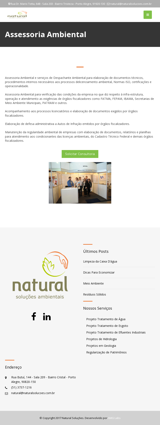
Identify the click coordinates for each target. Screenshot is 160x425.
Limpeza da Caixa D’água (100, 261)
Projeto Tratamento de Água (105, 319)
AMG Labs (114, 418)
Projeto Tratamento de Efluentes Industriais (116, 332)
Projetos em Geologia (101, 346)
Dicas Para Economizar (99, 272)
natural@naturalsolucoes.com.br (131, 4)
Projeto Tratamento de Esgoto (107, 326)
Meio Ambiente (93, 283)
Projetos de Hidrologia (101, 339)
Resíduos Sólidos (94, 294)
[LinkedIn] (47, 316)
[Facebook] (33, 316)
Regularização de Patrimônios (106, 352)
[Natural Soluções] (17, 15)
